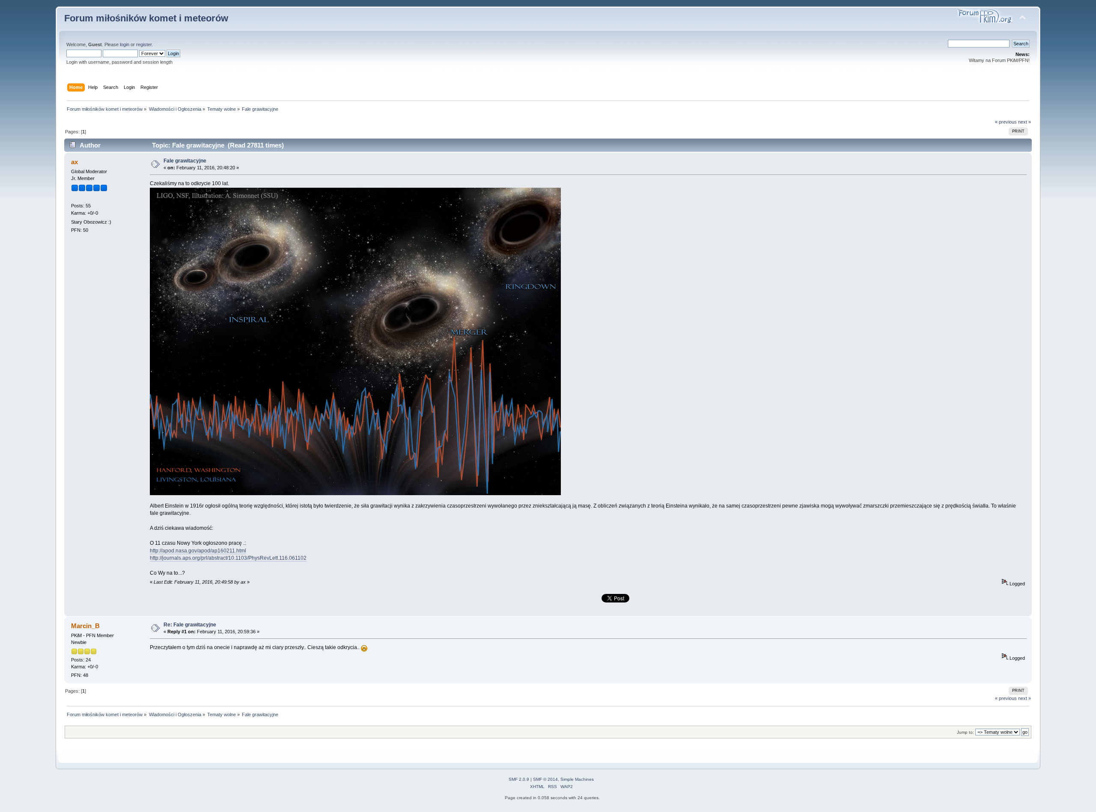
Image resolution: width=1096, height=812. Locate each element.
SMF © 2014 (545, 779)
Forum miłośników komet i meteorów (146, 18)
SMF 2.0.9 (519, 779)
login (124, 44)
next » (1024, 121)
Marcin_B (85, 625)
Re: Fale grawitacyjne (190, 625)
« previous (1006, 121)
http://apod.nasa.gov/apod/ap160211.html (198, 551)
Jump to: (965, 732)
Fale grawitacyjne (185, 161)
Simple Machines (577, 779)
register (144, 44)
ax (74, 161)
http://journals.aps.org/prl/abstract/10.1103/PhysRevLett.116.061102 (228, 558)
